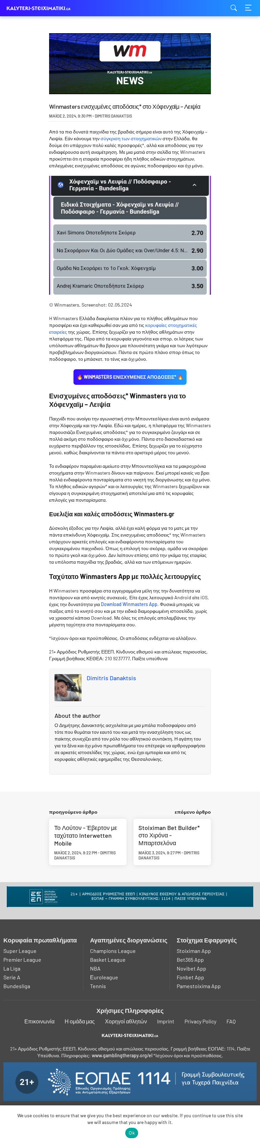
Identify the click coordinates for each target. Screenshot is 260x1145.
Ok (132, 1133)
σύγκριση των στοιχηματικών (131, 138)
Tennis (98, 986)
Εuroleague (104, 977)
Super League (20, 951)
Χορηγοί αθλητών (126, 1021)
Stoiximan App (194, 951)
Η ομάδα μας (80, 1021)
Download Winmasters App (129, 604)
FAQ (231, 1021)
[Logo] (130, 1035)
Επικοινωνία (39, 1021)
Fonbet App (190, 977)
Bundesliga (16, 986)
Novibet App (191, 968)
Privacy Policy (200, 1021)
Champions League (113, 951)
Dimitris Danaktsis (111, 678)
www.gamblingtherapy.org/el (122, 1055)
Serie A (11, 977)
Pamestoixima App (199, 986)
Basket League (108, 959)
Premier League (22, 959)
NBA (95, 968)
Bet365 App (190, 959)
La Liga (11, 968)
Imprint (165, 1021)
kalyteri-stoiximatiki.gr (40, 8)
